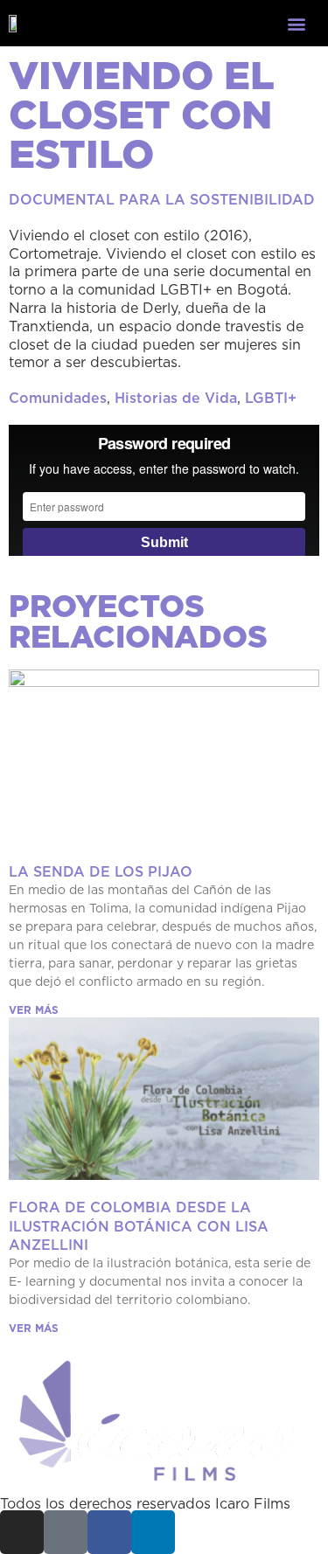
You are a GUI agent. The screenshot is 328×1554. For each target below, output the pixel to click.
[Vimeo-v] (65, 1532)
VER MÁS (34, 1009)
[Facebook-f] (109, 1532)
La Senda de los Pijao (100, 871)
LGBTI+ (271, 397)
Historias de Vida (176, 397)
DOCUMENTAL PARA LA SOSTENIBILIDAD (162, 199)
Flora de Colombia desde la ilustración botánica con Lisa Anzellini (139, 1225)
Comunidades (58, 397)
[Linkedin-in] (153, 1532)
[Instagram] (22, 1532)
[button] (296, 23)
